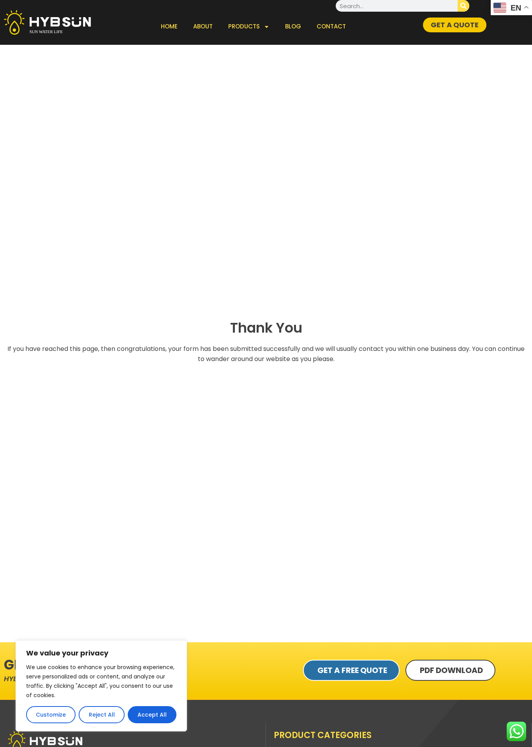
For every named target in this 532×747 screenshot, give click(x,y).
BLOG (293, 26)
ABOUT (203, 26)
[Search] (463, 6)
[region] (101, 685)
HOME (169, 26)
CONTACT (331, 26)
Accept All (152, 715)
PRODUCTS (244, 26)
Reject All (102, 715)
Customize (51, 715)
